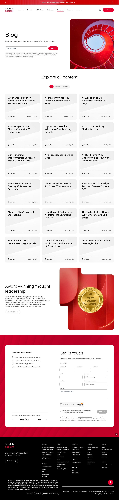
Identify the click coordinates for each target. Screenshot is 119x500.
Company (95, 366)
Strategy (89, 449)
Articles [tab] (57, 86)
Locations (104, 457)
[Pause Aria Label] (113, 2)
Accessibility (66, 491)
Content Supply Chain (47, 449)
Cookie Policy (74, 491)
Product (89, 452)
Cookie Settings (83, 491)
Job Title (62, 381)
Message (62, 388)
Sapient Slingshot (76, 452)
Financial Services (61, 452)
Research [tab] (65, 86)
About (103, 447)
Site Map (106, 494)
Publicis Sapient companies (12, 53)
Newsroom (104, 452)
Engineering (90, 457)
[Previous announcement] (5, 2)
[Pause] (116, 434)
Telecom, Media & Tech (63, 462)
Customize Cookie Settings (50, 493)
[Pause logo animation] (46, 419)
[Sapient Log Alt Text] (9, 445)
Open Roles (104, 467)
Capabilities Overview (92, 447)
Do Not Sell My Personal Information (98, 491)
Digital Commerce (46, 454)
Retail (58, 459)
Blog (73, 470)
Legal (112, 491)
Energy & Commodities (63, 449)
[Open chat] (110, 482)
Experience (89, 454)
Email (61, 374)
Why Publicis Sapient (107, 449)
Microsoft (44, 476)
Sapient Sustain (76, 454)
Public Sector (60, 457)
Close (37, 493)
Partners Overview (47, 466)
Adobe (44, 469)
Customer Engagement (48, 452)
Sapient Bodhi (75, 449)
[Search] (100, 10)
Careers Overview (106, 465)
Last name (79, 366)
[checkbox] (77, 411)
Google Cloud (45, 474)
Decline (29, 493)
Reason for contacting (90, 381)
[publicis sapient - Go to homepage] (9, 10)
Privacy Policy (29, 56)
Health (58, 454)
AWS (43, 471)
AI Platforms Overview (77, 447)
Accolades (104, 454)
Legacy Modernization (48, 447)
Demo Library (75, 472)
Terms (112, 494)
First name (63, 366)
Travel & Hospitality (62, 469)
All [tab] (51, 86)
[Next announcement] (109, 2)
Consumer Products (62, 447)
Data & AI (89, 459)
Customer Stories (76, 462)
